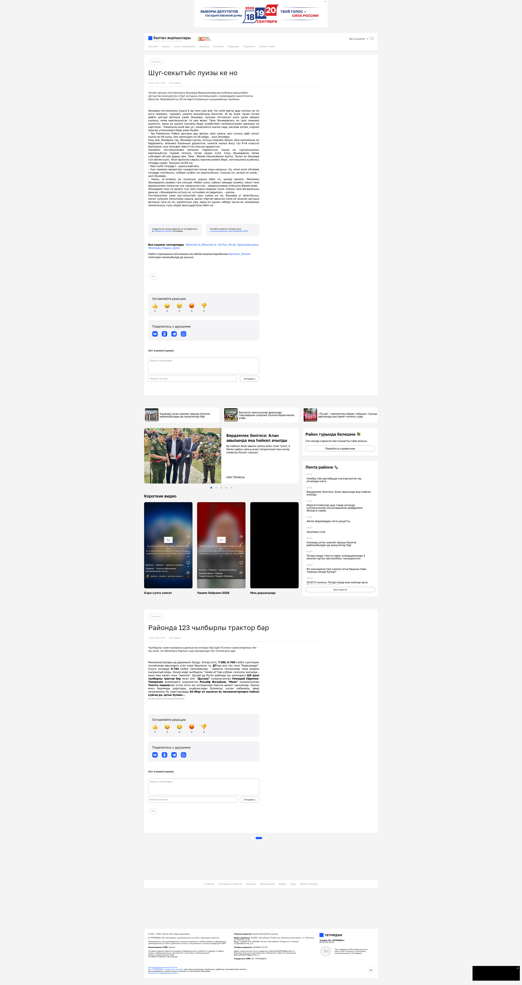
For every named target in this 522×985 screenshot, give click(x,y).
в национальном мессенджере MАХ (229, 231)
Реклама (218, 46)
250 (153, 276)
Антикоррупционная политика (162, 967)
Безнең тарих (267, 46)
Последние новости (230, 883)
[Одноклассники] (164, 334)
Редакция (233, 46)
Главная (209, 883)
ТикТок (222, 244)
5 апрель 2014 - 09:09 (156, 83)
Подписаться (494, 976)
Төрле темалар (309, 883)
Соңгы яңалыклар (184, 46)
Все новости (340, 589)
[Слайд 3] (221, 487)
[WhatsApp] (183, 334)
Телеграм (154, 247)
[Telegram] (174, 334)
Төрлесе (156, 616)
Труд (293, 883)
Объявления (267, 883)
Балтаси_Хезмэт (239, 253)
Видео (166, 46)
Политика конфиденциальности (163, 973)
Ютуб (232, 244)
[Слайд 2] (216, 487)
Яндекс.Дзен (171, 247)
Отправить (249, 378)
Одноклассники (247, 244)
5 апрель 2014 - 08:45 (156, 638)
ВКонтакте (193, 244)
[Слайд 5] (231, 487)
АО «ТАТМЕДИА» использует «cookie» (166, 969)
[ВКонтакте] (155, 334)
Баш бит (153, 46)
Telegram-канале (163, 231)
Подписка (249, 46)
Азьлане (204, 46)
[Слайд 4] (226, 487)
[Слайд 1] (211, 487)
